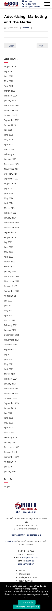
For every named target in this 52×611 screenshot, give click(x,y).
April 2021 (8, 369)
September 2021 (11, 349)
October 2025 (10, 115)
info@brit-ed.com (32, 6)
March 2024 (9, 208)
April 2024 (8, 203)
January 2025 (10, 159)
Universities (24, 574)
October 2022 (10, 286)
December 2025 (11, 105)
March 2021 (9, 374)
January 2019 (10, 471)
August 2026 (10, 66)
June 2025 (8, 134)
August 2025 (10, 125)
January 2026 (10, 100)
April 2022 (8, 315)
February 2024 (10, 212)
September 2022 (11, 291)
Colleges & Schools (28, 577)
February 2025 (10, 154)
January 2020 (10, 442)
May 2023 (8, 252)
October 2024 (10, 173)
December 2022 (11, 276)
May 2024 (8, 198)
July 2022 (8, 300)
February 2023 (10, 266)
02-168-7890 (30, 4)
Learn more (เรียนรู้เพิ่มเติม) (27, 607)
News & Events (26, 580)
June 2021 (8, 359)
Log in (7, 486)
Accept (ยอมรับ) (26, 602)
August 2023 (10, 237)
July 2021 (8, 354)
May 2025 (8, 139)
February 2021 (10, 378)
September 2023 (11, 232)
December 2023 (11, 222)
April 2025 (8, 144)
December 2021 (11, 334)
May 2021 (8, 364)
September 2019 (11, 457)
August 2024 (10, 183)
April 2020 (8, 427)
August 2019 (10, 461)
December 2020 (11, 388)
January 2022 (10, 330)
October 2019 (10, 452)
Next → (42, 45)
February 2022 (10, 325)
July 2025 (8, 129)
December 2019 (11, 447)
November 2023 (11, 227)
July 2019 (8, 466)
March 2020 (9, 432)
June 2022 (8, 305)
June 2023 (8, 247)
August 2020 (10, 408)
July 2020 (8, 413)
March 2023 (9, 261)
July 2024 (8, 188)
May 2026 (8, 81)
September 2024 (11, 178)
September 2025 (11, 120)
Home (22, 570)
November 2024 (11, 169)
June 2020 (8, 417)
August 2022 (10, 295)
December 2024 (11, 164)
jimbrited (25, 28)
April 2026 (8, 86)
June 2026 (8, 76)
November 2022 (11, 281)
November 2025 (11, 110)
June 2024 (8, 193)
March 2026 (9, 90)
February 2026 (10, 95)
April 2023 (8, 256)
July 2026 (8, 71)
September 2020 (11, 403)
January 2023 (10, 271)
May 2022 (8, 310)
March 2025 (9, 149)
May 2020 (8, 422)
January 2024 (10, 217)
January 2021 (10, 383)
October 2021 (10, 344)
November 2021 (11, 339)
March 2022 (9, 320)
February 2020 (10, 437)
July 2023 (8, 242)
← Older (10, 45)
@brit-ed (28, 1)
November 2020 (11, 393)
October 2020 (10, 398)
